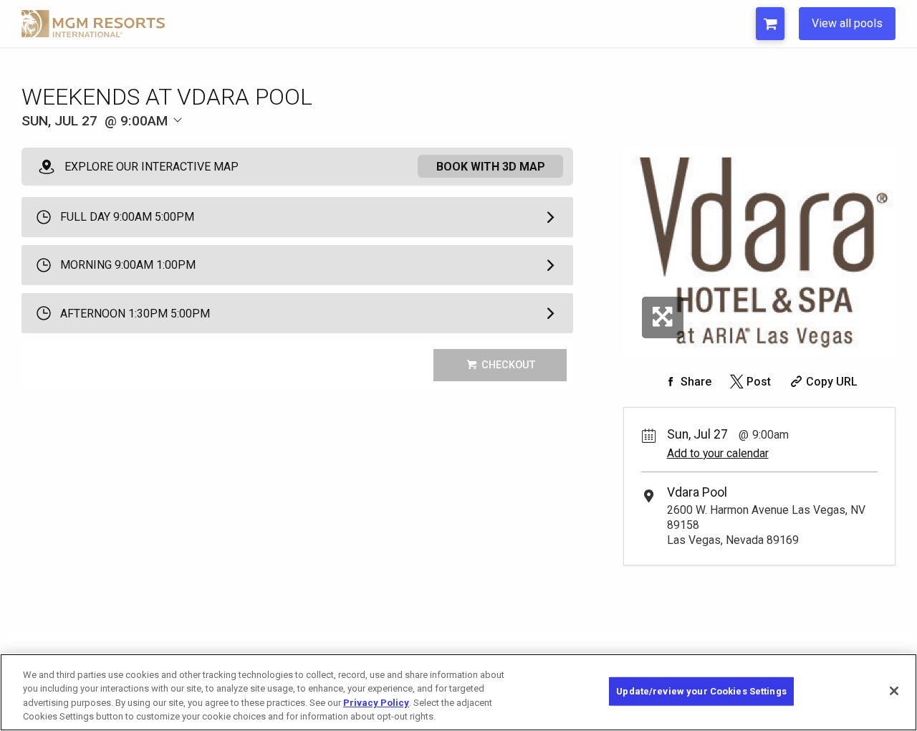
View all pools (847, 23)
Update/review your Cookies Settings (701, 691)
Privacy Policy (376, 702)
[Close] (894, 691)
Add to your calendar (718, 453)
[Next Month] (255, 144)
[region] (458, 692)
